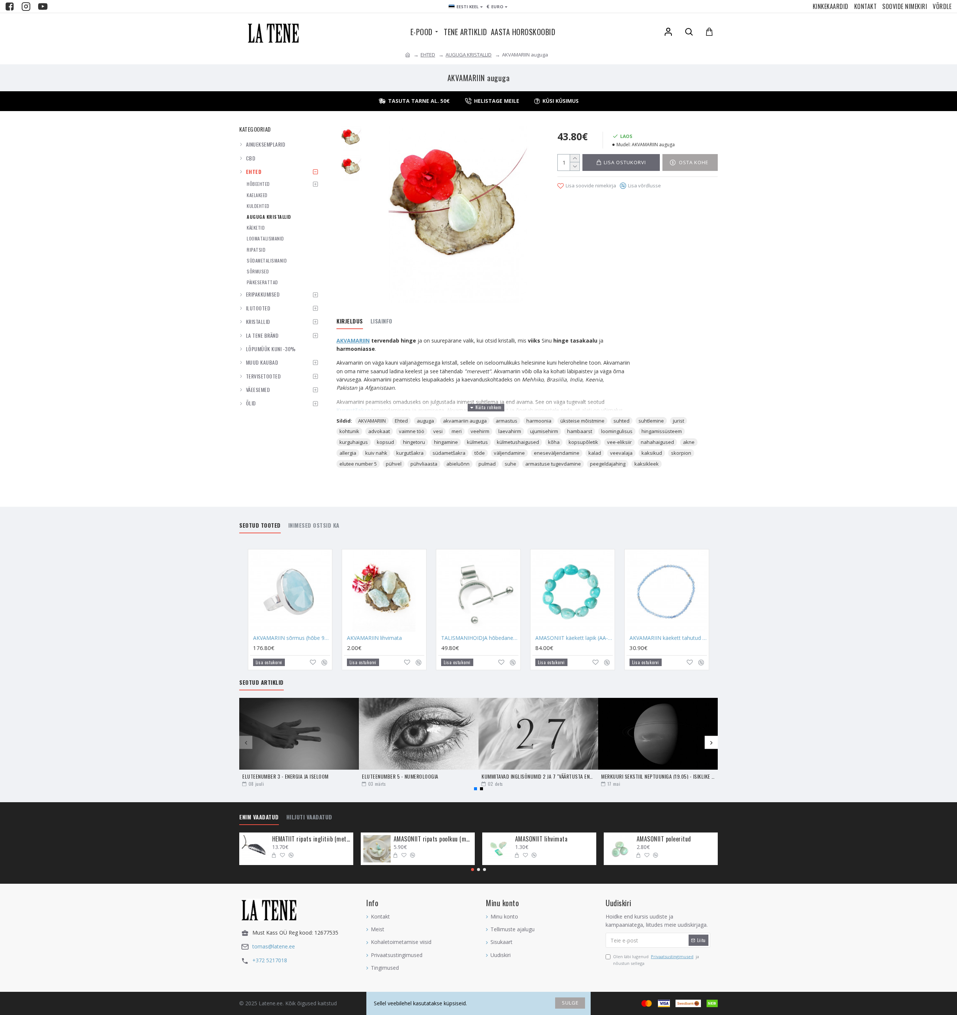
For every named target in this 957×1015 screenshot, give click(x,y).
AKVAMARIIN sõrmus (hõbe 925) (291, 638)
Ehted (401, 420)
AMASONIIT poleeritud (664, 839)
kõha (554, 442)
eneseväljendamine (556, 453)
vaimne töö (411, 431)
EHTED (428, 54)
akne (689, 442)
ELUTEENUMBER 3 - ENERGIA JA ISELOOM (285, 776)
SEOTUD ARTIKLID (261, 682)
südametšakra (449, 453)
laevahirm (509, 431)
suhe (510, 463)
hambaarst (579, 431)
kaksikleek (646, 463)
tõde (479, 453)
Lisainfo (381, 321)
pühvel (393, 463)
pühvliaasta (423, 463)
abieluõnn (458, 463)
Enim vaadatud (259, 817)
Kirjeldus (349, 321)
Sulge (570, 1002)
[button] (245, 742)
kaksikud (651, 453)
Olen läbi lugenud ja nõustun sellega (656, 960)
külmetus (477, 442)
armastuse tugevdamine (553, 463)
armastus (506, 420)
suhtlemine (651, 420)
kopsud (385, 442)
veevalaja (621, 453)
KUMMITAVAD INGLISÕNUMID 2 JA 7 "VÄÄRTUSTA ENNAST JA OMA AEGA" (538, 776)
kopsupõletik (583, 442)
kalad (594, 453)
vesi (438, 431)
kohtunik (349, 431)
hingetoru (414, 442)
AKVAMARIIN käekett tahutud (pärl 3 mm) (668, 638)
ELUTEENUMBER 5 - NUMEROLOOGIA (400, 776)
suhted (621, 420)
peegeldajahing (607, 463)
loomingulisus (617, 431)
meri (457, 431)
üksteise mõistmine (582, 420)
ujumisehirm (544, 431)
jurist (678, 420)
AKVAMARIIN (353, 340)
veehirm (480, 431)
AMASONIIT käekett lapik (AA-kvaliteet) (574, 638)
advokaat (379, 431)
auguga (425, 420)
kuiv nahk (376, 453)
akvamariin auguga (465, 420)
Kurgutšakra (353, 410)
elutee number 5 (358, 463)
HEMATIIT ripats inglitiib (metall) (311, 839)
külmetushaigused (518, 442)
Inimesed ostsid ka (313, 525)
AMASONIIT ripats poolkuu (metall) (433, 839)
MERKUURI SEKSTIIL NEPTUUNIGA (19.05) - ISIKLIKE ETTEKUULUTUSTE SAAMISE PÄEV (658, 776)
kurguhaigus (353, 442)
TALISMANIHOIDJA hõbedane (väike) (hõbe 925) (479, 638)
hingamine (446, 442)
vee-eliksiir (619, 442)
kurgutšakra (410, 453)
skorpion (681, 453)
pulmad (487, 463)
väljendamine (509, 453)
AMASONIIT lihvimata (541, 839)
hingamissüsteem (661, 431)
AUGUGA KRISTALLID (469, 54)
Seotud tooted (260, 525)
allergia (347, 453)
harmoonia (538, 420)
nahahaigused (657, 442)
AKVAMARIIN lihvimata (374, 638)
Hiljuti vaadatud (309, 817)
